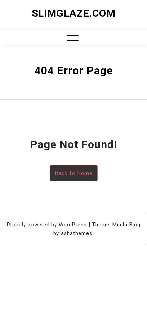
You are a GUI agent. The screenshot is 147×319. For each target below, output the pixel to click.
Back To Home (73, 173)
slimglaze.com (74, 13)
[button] (73, 39)
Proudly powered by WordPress (48, 224)
